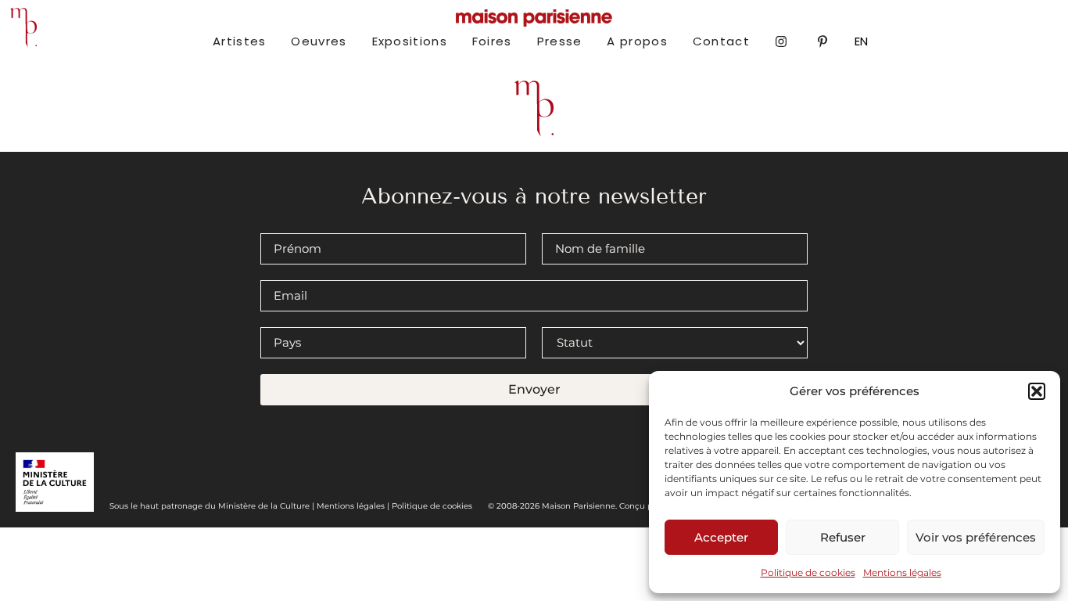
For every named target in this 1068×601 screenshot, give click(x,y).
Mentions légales (902, 572)
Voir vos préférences (976, 537)
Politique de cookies (808, 572)
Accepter (721, 537)
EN (861, 41)
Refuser (843, 537)
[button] (1037, 391)
